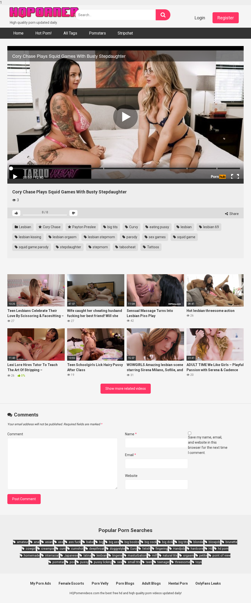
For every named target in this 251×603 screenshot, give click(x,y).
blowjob (214, 542)
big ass (114, 542)
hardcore (197, 548)
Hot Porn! (43, 33)
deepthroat (96, 548)
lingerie (117, 555)
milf (154, 555)
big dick (167, 542)
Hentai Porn (178, 583)
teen (149, 562)
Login (200, 17)
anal (37, 542)
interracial (52, 555)
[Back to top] (234, 589)
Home (18, 33)
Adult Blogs (151, 583)
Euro (133, 548)
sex (119, 562)
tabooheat (127, 247)
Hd (211, 548)
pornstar (58, 562)
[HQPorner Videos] (44, 12)
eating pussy (159, 227)
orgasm (188, 555)
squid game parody (33, 247)
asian (49, 542)
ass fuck (75, 542)
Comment (15, 434)
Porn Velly (100, 583)
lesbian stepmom (101, 237)
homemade (32, 555)
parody (131, 237)
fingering (162, 548)
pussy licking (103, 562)
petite (203, 555)
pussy (84, 562)
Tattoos (152, 247)
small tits (134, 562)
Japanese (71, 555)
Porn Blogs (125, 583)
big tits (112, 227)
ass (60, 542)
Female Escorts (71, 583)
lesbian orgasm (64, 237)
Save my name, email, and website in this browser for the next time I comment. (207, 445)
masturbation (137, 555)
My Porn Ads (40, 583)
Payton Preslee (84, 227)
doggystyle (117, 548)
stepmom (100, 247)
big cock (151, 542)
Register (225, 17)
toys (199, 562)
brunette (231, 542)
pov (72, 562)
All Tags (70, 33)
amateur (22, 542)
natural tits (170, 555)
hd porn (223, 548)
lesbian (186, 227)
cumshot (77, 548)
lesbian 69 (210, 227)
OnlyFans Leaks (208, 583)
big (101, 542)
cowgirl (31, 548)
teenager (163, 562)
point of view (221, 555)
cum (63, 548)
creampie (47, 548)
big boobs (132, 542)
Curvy (133, 227)
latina (87, 555)
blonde (198, 542)
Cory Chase (51, 227)
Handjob (179, 548)
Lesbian (24, 227)
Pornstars (97, 33)
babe (90, 542)
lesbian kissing (29, 237)
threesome (182, 562)
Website (131, 476)
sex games (157, 237)
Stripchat (125, 33)
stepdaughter (70, 247)
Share (234, 214)
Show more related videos (125, 388)
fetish (146, 548)
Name (131, 434)
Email (130, 455)
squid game (185, 237)
